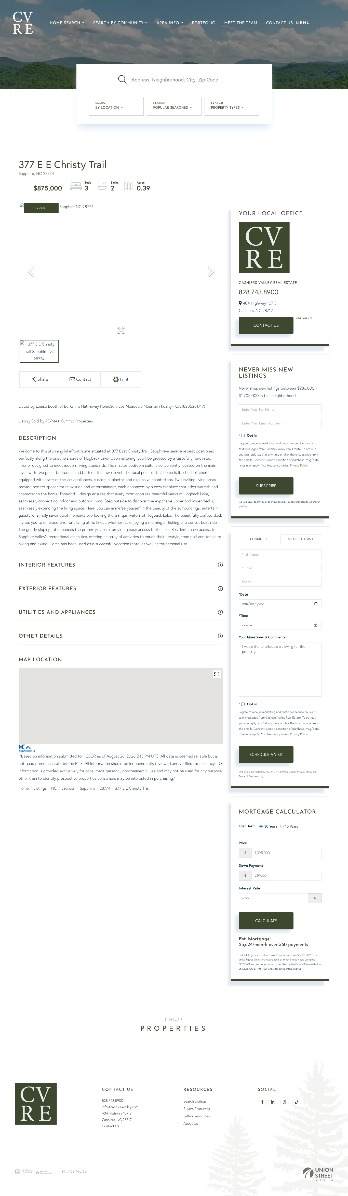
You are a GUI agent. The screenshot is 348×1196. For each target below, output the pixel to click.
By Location (107, 107)
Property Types (225, 107)
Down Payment (251, 865)
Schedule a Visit (300, 539)
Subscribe (266, 485)
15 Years (291, 826)
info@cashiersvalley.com (120, 1107)
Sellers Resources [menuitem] (196, 1116)
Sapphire (87, 788)
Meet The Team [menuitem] (241, 22)
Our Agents (304, 318)
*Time (243, 615)
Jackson (68, 788)
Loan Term (247, 826)
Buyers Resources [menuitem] (196, 1108)
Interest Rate (249, 888)
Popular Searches (170, 107)
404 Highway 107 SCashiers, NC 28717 (116, 1116)
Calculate (266, 920)
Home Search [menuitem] (65, 22)
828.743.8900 (258, 292)
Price (243, 843)
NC (54, 788)
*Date (243, 594)
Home (24, 788)
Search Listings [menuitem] (194, 1101)
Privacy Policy (298, 465)
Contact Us (266, 325)
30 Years (271, 826)
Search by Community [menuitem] (118, 22)
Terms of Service (248, 776)
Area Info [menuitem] (168, 22)
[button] (122, 80)
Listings (40, 788)
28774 (105, 788)
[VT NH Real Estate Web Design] (318, 1174)
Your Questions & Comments (262, 637)
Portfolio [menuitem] (204, 22)
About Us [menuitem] (190, 1123)
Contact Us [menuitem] (279, 22)
